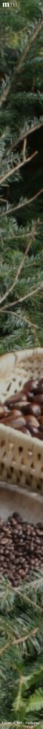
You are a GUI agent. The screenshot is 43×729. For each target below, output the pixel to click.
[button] (40, 4)
